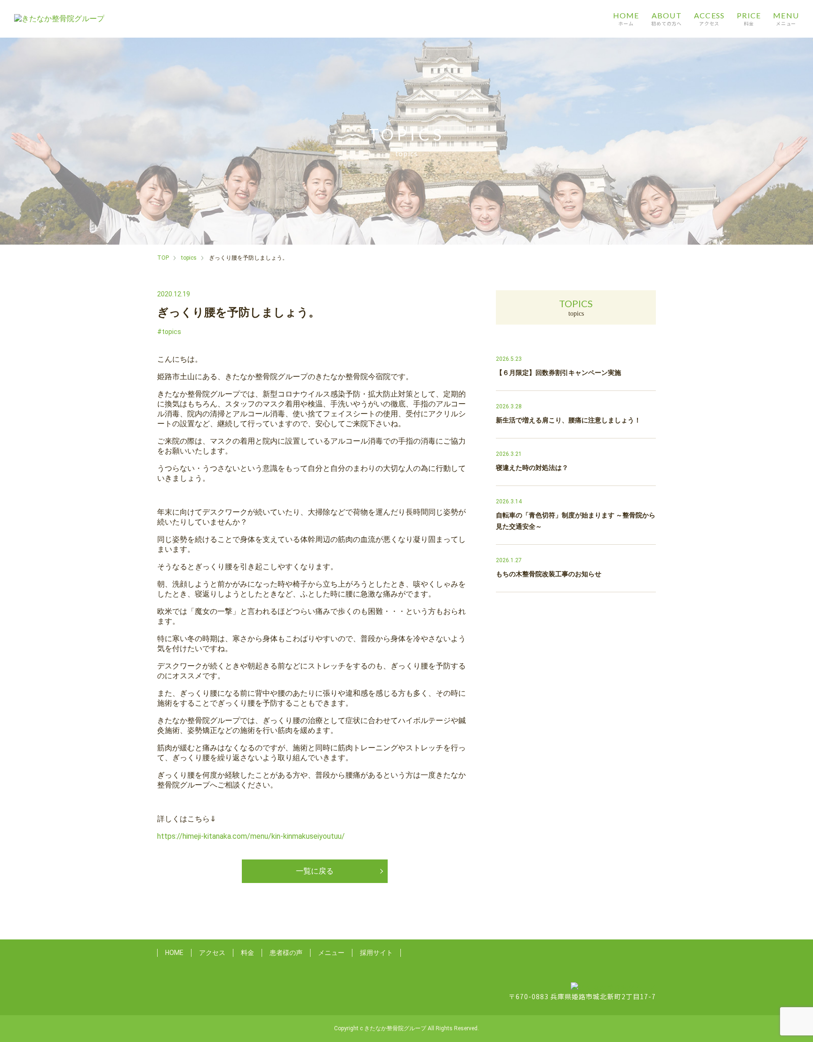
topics (189, 258)
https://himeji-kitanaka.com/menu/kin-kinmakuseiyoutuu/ (251, 836)
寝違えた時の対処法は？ (532, 467)
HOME (174, 952)
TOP (163, 258)
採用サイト (376, 952)
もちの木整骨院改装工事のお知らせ (548, 574)
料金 (247, 952)
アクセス (212, 952)
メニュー (331, 952)
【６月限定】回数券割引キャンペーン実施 (558, 372)
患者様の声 (286, 952)
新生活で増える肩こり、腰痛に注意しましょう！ (568, 420)
